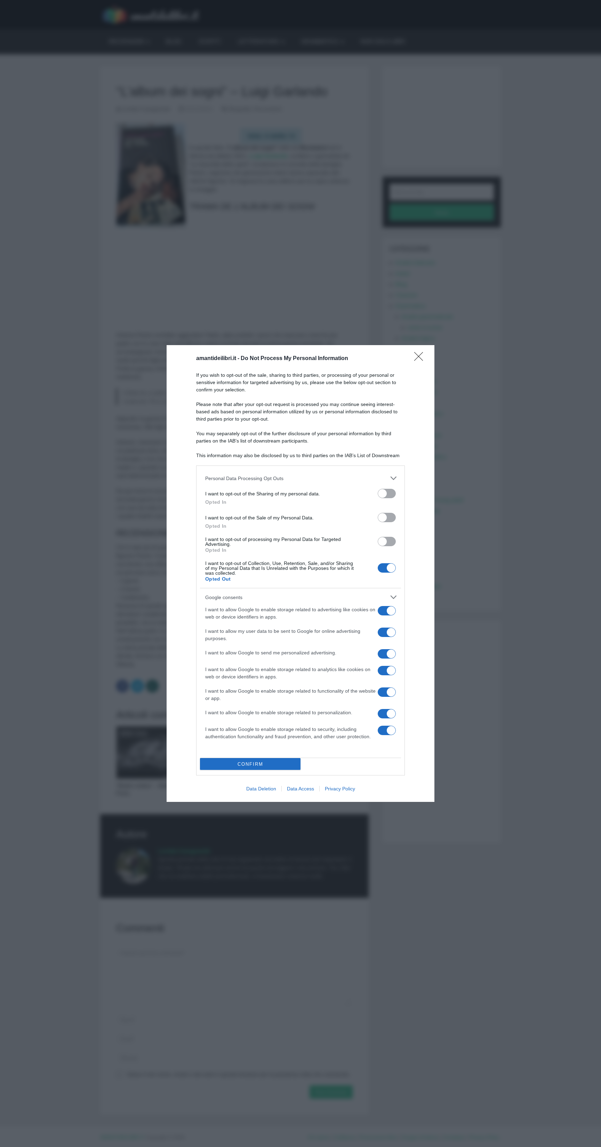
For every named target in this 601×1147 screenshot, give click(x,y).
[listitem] (300, 478)
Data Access (300, 788)
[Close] (420, 358)
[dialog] (300, 573)
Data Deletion (261, 788)
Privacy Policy (340, 788)
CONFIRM (250, 764)
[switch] (387, 493)
